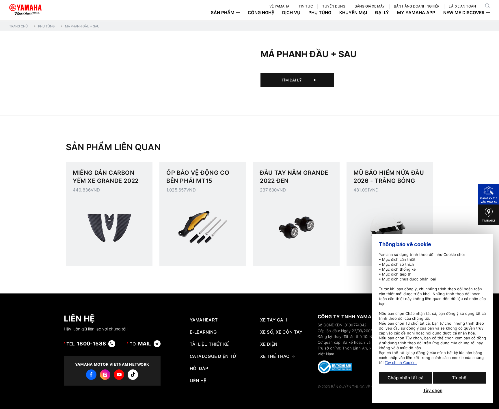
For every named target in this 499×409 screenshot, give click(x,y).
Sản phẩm (222, 12)
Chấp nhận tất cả (406, 377)
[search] (487, 5)
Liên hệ (198, 380)
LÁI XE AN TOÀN (462, 6)
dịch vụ (291, 12)
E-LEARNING (203, 332)
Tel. (86, 344)
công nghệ (261, 12)
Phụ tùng (46, 26)
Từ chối (460, 377)
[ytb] (119, 374)
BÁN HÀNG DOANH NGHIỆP (417, 6)
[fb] (91, 374)
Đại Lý (382, 12)
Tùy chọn (432, 390)
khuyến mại (353, 12)
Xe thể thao (275, 356)
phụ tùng (319, 12)
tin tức (306, 6)
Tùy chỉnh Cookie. (401, 362)
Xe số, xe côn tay (281, 332)
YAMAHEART (204, 320)
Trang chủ (18, 26)
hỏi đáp (199, 368)
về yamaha (279, 6)
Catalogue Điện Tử (213, 356)
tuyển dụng (333, 6)
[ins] (105, 374)
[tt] (133, 374)
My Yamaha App (416, 12)
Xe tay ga (272, 320)
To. (140, 344)
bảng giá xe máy (370, 6)
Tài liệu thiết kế (209, 344)
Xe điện (269, 344)
